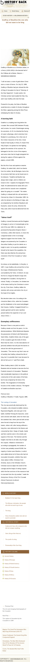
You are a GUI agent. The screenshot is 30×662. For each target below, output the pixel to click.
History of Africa (9, 575)
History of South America (11, 567)
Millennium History (20, 15)
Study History (7, 15)
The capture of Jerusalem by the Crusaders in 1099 (12, 619)
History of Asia (8, 571)
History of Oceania (10, 578)
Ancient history (9, 556)
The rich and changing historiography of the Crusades (14, 610)
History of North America (11, 563)
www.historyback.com (16, 659)
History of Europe (9, 560)
